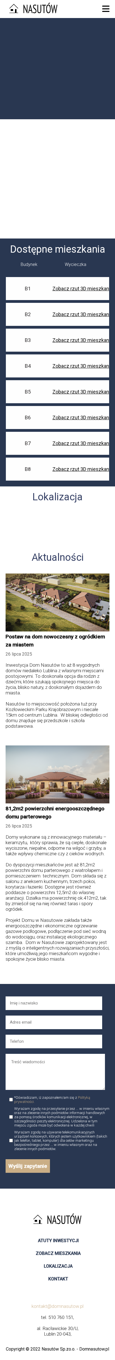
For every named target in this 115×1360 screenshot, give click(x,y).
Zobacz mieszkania (58, 1253)
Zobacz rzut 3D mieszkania (82, 288)
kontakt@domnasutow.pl (57, 1306)
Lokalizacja (58, 1266)
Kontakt (58, 1279)
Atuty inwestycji (58, 1240)
